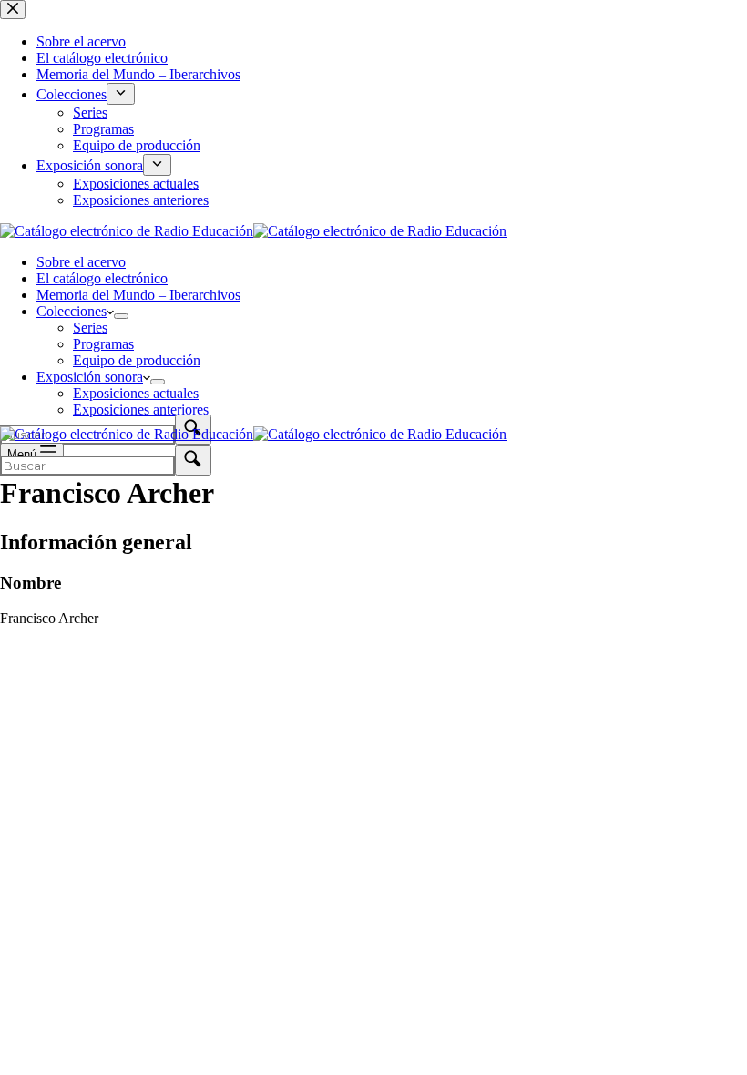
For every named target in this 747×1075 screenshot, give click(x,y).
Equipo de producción (136, 360)
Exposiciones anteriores (141, 409)
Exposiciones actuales (136, 393)
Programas (103, 344)
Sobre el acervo (81, 262)
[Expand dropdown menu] (121, 316)
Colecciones (71, 311)
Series (90, 327)
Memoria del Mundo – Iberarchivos (138, 294)
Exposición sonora (89, 376)
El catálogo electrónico (102, 278)
